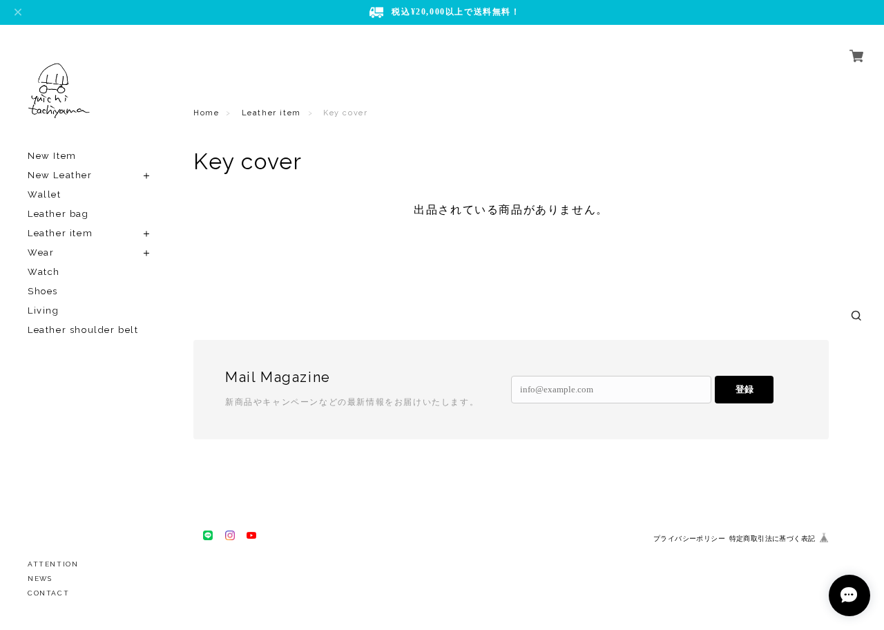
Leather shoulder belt (83, 329)
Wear (41, 252)
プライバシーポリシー (689, 538)
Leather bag (58, 213)
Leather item (60, 233)
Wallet (44, 194)
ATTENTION (53, 564)
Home (206, 112)
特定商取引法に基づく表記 (772, 538)
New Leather (60, 175)
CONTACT (48, 593)
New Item (52, 155)
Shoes (43, 291)
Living (43, 310)
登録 (744, 389)
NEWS (40, 578)
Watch (44, 271)
